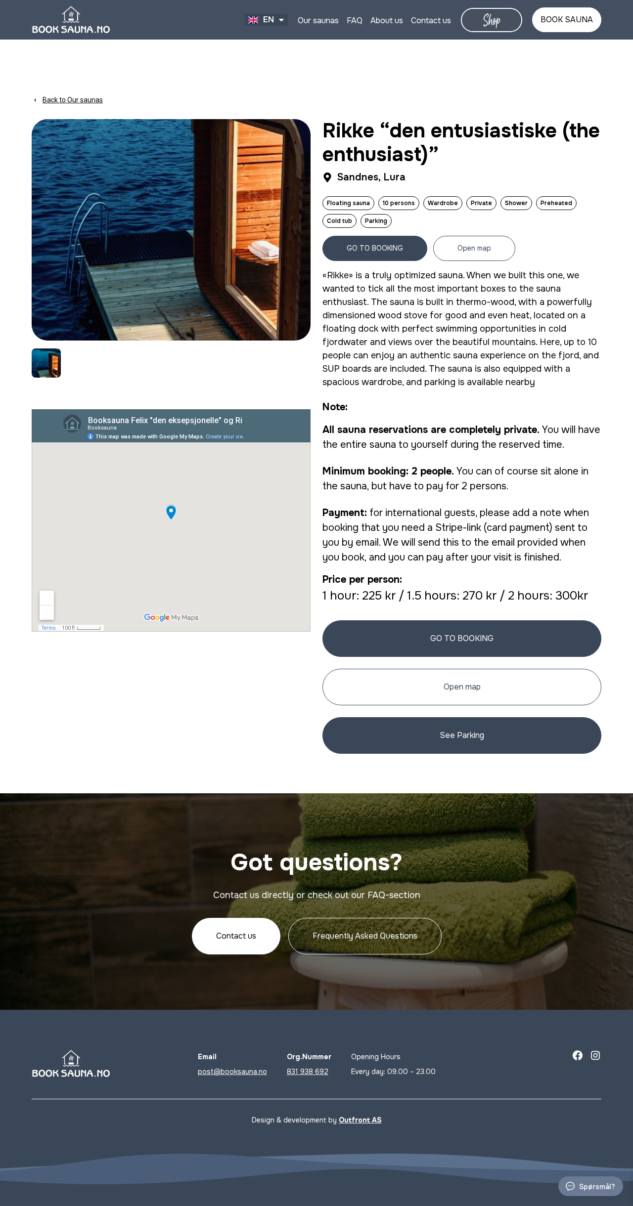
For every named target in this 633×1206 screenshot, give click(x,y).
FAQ (354, 20)
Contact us (431, 20)
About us (386, 20)
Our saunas (318, 20)
